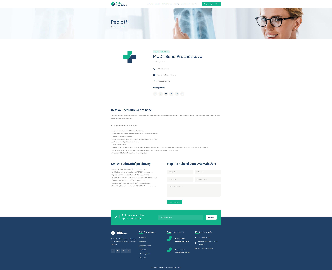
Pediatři (157, 4)
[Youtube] (166, 94)
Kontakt (194, 4)
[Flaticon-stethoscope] (182, 94)
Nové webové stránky (182, 252)
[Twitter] (160, 94)
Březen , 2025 (181, 238)
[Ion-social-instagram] (171, 94)
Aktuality (176, 4)
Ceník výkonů (185, 4)
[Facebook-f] (155, 94)
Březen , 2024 (181, 250)
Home (115, 27)
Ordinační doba (166, 4)
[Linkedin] (177, 94)
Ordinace (150, 4)
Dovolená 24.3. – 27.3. (182, 241)
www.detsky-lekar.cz (163, 81)
